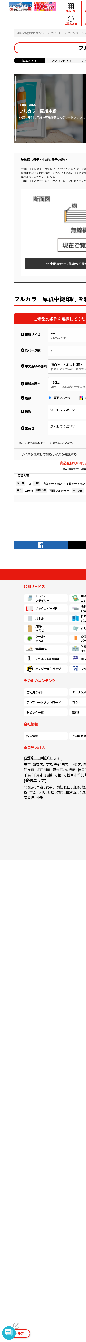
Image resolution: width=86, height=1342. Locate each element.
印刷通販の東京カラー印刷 (35, 33)
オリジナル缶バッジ (48, 669)
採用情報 (32, 736)
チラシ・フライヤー (42, 598)
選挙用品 (41, 649)
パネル (39, 618)
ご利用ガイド (35, 692)
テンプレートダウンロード (43, 702)
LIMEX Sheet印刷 (47, 659)
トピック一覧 (35, 712)
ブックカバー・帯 (46, 608)
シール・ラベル (40, 638)
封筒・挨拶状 (39, 628)
